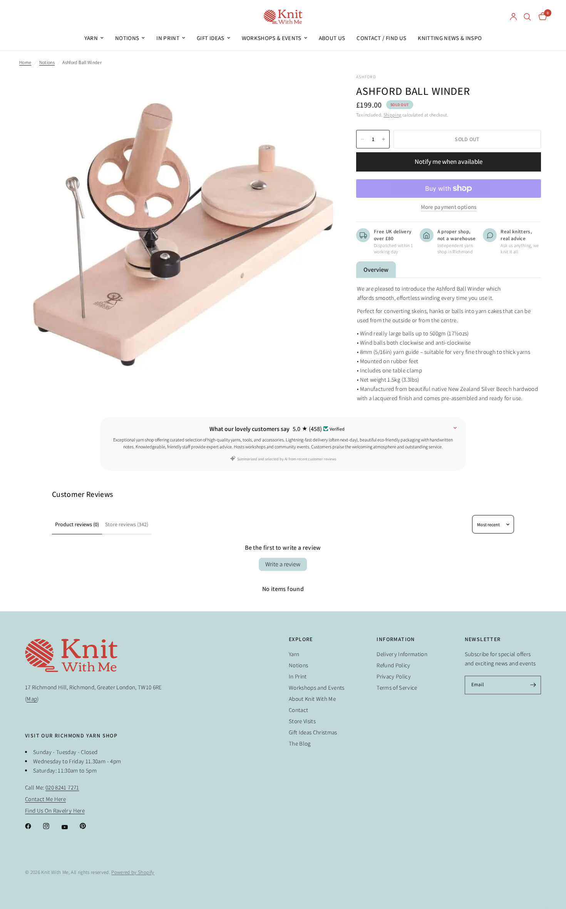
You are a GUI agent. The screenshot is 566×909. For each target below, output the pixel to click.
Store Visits (302, 721)
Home (25, 62)
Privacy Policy (394, 676)
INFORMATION (396, 639)
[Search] (527, 17)
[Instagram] (51, 826)
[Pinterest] (88, 826)
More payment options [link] (449, 207)
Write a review (282, 564)
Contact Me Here (45, 799)
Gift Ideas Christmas (313, 732)
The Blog (300, 743)
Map (32, 698)
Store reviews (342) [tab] (126, 524)
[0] (541, 17)
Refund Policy (393, 665)
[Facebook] (33, 826)
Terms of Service (397, 687)
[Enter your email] (533, 685)
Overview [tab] (375, 270)
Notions (127, 38)
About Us (332, 38)
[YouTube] (70, 827)
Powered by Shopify (132, 872)
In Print (167, 38)
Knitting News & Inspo (450, 38)
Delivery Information (402, 654)
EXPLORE (301, 639)
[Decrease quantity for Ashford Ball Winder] (362, 139)
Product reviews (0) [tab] (77, 524)
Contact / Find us (381, 38)
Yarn (91, 38)
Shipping (392, 115)
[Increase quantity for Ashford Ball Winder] (383, 139)
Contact (298, 710)
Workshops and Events (317, 687)
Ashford (366, 76)
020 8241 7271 (62, 787)
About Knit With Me (312, 698)
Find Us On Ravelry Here (55, 810)
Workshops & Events (271, 38)
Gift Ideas (210, 38)
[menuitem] (94, 38)
